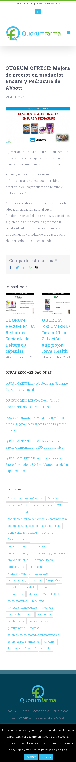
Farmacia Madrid (19, 573)
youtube (46, 648)
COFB (11, 512)
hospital (36, 580)
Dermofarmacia (18, 539)
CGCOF (61, 505)
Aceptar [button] (31, 756)
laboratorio (46, 587)
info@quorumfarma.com (48, 3)
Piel (55, 621)
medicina (38, 601)
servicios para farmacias (23, 641)
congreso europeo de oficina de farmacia (34, 525)
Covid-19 (47, 532)
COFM (24, 512)
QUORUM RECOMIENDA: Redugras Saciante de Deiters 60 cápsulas (20, 303)
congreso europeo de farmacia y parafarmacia (37, 519)
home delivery (17, 580)
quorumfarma (16, 628)
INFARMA (28, 587)
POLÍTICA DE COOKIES (50, 717)
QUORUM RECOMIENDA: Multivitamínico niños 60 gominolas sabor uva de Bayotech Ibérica (36, 424)
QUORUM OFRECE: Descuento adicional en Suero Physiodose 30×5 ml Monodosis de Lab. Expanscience (38, 464)
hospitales (53, 580)
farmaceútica (16, 566)
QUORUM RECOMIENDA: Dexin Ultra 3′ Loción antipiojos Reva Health (56, 303)
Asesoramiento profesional (26, 498)
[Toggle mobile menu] (68, 33)
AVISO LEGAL (41, 711)
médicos (47, 607)
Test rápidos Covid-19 (22, 648)
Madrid (33, 594)
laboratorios (16, 594)
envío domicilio (18, 560)
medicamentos (17, 601)
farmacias (41, 573)
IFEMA (12, 587)
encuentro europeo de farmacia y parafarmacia (38, 553)
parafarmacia (16, 621)
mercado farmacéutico (22, 607)
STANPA (50, 641)
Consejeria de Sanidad (22, 532)
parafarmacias (38, 621)
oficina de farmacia (20, 614)
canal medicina (42, 505)
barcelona (54, 498)
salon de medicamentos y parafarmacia (33, 635)
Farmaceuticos (43, 560)
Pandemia (44, 614)
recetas (34, 628)
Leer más (46, 757)
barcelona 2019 (17, 505)
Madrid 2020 (51, 594)
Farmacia (35, 566)
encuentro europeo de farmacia (28, 546)
